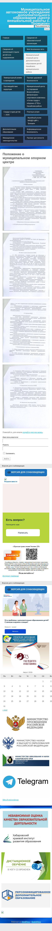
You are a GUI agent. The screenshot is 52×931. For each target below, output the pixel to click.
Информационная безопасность (34, 130)
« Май (5, 710)
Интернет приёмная (11, 576)
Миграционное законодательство (10, 139)
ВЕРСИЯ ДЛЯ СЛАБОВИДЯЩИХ (28, 472)
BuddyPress (36, 922)
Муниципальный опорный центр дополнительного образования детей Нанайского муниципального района (33, 63)
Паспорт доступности (35, 138)
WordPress (26, 922)
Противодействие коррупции (11, 87)
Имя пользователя (10, 437)
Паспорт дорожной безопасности (34, 79)
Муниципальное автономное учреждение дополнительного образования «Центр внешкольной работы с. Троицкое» (28, 16)
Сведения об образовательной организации (34, 40)
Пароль (6, 445)
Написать (23, 533)
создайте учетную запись (33, 432)
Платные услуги (33, 112)
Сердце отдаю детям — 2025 (12, 113)
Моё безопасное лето (35, 49)
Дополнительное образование (9, 130)
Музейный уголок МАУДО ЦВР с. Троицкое (34, 120)
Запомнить (10, 453)
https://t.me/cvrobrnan (11, 800)
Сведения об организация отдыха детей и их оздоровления (11, 53)
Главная (6, 38)
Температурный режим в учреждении (13, 79)
